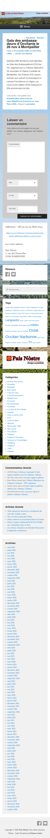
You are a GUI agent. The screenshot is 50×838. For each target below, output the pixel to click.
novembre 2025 (13, 572)
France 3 (28, 313)
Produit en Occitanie (15, 437)
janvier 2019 (12, 801)
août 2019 (11, 782)
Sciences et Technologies (17, 440)
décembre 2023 (13, 637)
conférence (29, 310)
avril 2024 (11, 625)
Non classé (11, 429)
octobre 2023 (12, 642)
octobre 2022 (12, 676)
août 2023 (11, 648)
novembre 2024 (13, 606)
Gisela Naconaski (37, 313)
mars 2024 (11, 628)
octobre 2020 (12, 743)
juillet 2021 (11, 718)
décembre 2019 (13, 771)
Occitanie (25, 331)
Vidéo (9, 448)
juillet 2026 (11, 550)
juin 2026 (10, 553)
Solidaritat (11, 443)
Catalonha (15, 310)
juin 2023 (10, 653)
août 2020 (11, 748)
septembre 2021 (13, 712)
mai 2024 (10, 623)
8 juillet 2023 (9, 307)
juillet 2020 (11, 751)
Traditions (11, 446)
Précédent (29, 38)
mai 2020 (10, 756)
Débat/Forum (17, 101)
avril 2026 (11, 559)
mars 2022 (11, 695)
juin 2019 (10, 787)
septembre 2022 (13, 678)
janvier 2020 (12, 768)
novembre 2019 (13, 773)
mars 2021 (11, 729)
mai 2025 (10, 589)
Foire (19, 313)
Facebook (7, 274)
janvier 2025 (12, 600)
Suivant (41, 38)
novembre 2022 (13, 673)
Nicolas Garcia (17, 331)
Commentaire (14, 144)
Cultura (35, 310)
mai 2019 (10, 790)
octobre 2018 (12, 809)
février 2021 (11, 731)
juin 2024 (10, 620)
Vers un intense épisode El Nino (19, 517)
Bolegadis (17, 307)
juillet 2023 (11, 651)
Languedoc (12, 320)
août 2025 (11, 581)
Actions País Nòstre (15, 382)
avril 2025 (11, 592)
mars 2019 (11, 796)
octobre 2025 (12, 575)
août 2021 (11, 715)
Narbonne (8, 331)
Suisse (19, 342)
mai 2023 (10, 656)
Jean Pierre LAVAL (26, 316)
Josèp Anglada (37, 316)
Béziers (23, 307)
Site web (12, 209)
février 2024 (11, 631)
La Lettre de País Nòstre (16, 409)
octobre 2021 (12, 709)
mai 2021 (10, 723)
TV (30, 342)
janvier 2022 (12, 701)
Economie (27, 101)
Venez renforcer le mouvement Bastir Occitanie (25, 519)
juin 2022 (10, 687)
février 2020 (11, 765)
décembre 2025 (13, 570)
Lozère (25, 320)
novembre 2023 (13, 639)
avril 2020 (11, 759)
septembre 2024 (13, 612)
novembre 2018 (13, 807)
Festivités (11, 407)
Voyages (10, 451)
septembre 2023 (13, 645)
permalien (31, 104)
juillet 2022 (11, 684)
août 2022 (11, 681)
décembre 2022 (13, 670)
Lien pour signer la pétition (33, 478)
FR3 (22, 313)
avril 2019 (11, 793)
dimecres (41, 310)
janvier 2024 (12, 634)
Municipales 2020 (24, 325)
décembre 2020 (13, 737)
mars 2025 (11, 595)
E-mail (11, 195)
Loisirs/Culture (12, 421)
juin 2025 (10, 586)
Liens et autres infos (15, 415)
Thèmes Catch (36, 833)
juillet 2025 (11, 584)
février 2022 (11, 698)
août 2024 (11, 614)
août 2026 (11, 547)
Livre (9, 418)
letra (21, 320)
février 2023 (11, 665)
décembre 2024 (13, 603)
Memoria (10, 423)
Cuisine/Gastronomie (15, 395)
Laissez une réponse (23, 54)
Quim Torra (40, 337)
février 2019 (11, 798)
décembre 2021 (13, 703)
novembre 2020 (13, 740)
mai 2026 (10, 556)
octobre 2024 (12, 609)
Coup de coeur (13, 393)
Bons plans (20, 98)
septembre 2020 (13, 745)
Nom (10, 182)
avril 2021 (11, 726)
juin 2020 (10, 754)
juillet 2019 (11, 784)
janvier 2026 (12, 567)
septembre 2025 (13, 578)
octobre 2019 (12, 776)
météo (35, 325)
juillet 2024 (11, 617)
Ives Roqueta (14, 316)
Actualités (11, 98)
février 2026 (11, 564)
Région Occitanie (10, 342)
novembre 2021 (13, 706)
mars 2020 (11, 762)
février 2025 (11, 598)
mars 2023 (11, 662)
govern (7, 316)
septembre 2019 (13, 779)
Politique (10, 434)
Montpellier (14, 325)
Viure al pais (36, 342)
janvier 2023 (12, 667)
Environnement (13, 404)
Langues (10, 412)
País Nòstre (12, 432)
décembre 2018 (13, 804)
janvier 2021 (12, 734)
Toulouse (25, 342)
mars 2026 (11, 561)
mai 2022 (10, 690)
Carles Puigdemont (32, 307)
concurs (22, 310)
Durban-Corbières (11, 313)
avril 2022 (11, 692)
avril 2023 (11, 659)
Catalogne (8, 310)
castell (41, 307)
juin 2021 (10, 720)
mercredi (31, 320)
